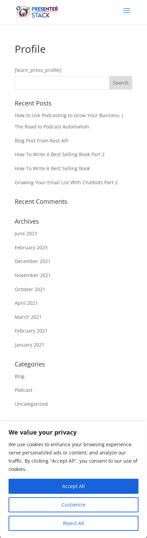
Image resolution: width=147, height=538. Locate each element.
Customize (73, 504)
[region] (73, 479)
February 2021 (31, 330)
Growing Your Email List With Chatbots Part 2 (66, 182)
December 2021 (33, 261)
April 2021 (26, 303)
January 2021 (29, 344)
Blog (20, 376)
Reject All (73, 523)
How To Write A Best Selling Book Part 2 (60, 154)
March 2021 (28, 317)
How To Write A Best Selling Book (52, 168)
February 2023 (31, 247)
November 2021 (33, 275)
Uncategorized (31, 404)
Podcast (23, 390)
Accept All (73, 486)
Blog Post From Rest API (41, 140)
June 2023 (26, 233)
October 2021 (30, 289)
